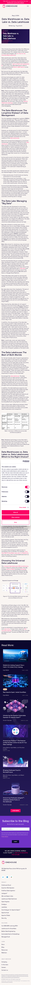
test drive (7, 629)
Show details (22, 507)
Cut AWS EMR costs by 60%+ (10, 926)
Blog (3, 947)
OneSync (4, 904)
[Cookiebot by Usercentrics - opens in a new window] (22, 461)
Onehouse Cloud (6, 885)
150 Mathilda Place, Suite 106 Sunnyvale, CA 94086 (14, 869)
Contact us (5, 970)
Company (4, 962)
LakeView (4, 907)
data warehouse (14, 138)
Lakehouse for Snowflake (9, 928)
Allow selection (16, 517)
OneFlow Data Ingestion (8, 890)
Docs (3, 944)
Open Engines (5, 901)
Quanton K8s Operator (8, 888)
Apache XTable (10, 569)
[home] (9, 6)
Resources (5, 950)
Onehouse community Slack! (15, 3)
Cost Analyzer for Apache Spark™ (11, 910)
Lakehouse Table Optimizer (9, 899)
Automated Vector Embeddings (10, 934)
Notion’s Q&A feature (19, 67)
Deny (15, 522)
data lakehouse (14, 376)
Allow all (15, 512)
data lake (22, 268)
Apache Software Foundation (7, 982)
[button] (28, 6)
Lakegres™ (4, 893)
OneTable (23, 569)
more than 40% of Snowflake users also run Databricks (15, 552)
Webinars (4, 952)
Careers (4, 967)
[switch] (27, 492)
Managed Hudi (6, 937)
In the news (5, 964)
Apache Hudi (5, 912)
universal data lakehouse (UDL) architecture (16, 566)
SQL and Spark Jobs (7, 896)
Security (4, 918)
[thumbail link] (15, 655)
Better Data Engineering (8, 931)
